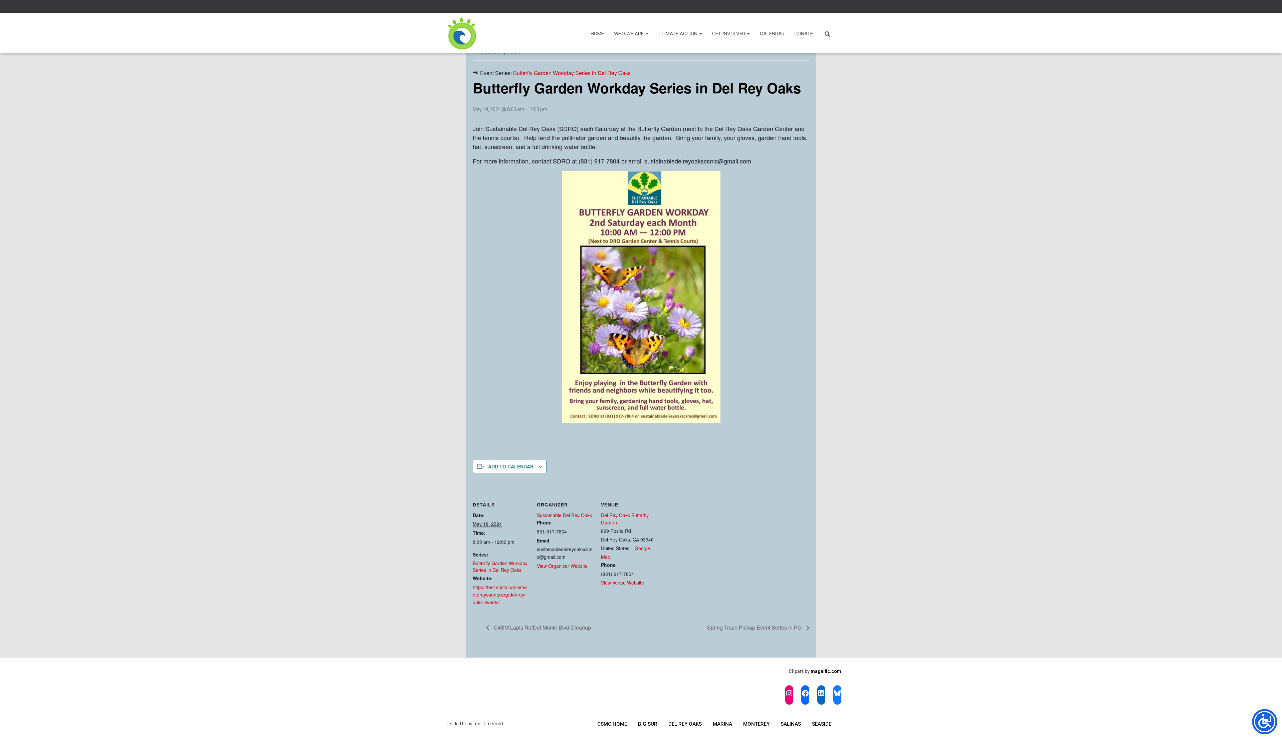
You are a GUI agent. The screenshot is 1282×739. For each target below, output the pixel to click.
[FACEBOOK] (805, 693)
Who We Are (629, 34)
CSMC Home (612, 724)
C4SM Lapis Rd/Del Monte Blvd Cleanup (541, 627)
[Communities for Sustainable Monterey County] (462, 33)
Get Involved (729, 34)
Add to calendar (510, 466)
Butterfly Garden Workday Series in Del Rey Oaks (500, 566)
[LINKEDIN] (821, 693)
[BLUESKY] (837, 693)
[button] (646, 34)
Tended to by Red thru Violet (474, 723)
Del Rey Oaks (685, 724)
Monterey (756, 724)
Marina (722, 724)
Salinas (791, 724)
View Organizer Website (562, 566)
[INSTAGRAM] (789, 693)
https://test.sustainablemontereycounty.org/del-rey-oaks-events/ (500, 595)
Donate (804, 34)
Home (597, 34)
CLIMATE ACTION (678, 34)
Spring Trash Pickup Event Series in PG (755, 627)
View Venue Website (622, 582)
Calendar (772, 34)
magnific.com (826, 671)
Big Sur (647, 724)
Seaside (821, 724)
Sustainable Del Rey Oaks (564, 515)
